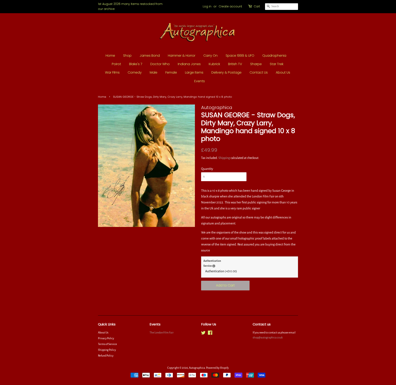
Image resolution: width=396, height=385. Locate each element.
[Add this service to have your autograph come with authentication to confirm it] (213, 266)
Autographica (197, 367)
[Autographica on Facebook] (210, 333)
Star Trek (276, 64)
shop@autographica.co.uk (268, 337)
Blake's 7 (135, 64)
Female (171, 72)
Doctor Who (160, 64)
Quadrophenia (274, 55)
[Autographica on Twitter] (203, 333)
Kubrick (214, 64)
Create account (230, 6)
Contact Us (259, 72)
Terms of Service (107, 344)
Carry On (210, 55)
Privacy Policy (106, 338)
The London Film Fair (162, 332)
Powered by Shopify (217, 367)
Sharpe (256, 64)
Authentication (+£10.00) (221, 271)
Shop (127, 55)
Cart (257, 6)
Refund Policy (105, 355)
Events (199, 81)
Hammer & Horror (181, 55)
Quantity (207, 168)
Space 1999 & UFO (240, 55)
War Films (112, 72)
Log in (207, 6)
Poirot (116, 64)
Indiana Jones (189, 64)
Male (153, 72)
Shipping (224, 158)
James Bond (150, 55)
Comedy (135, 72)
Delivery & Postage (226, 72)
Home (110, 55)
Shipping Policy (107, 349)
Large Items (194, 72)
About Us (283, 72)
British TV (235, 64)
